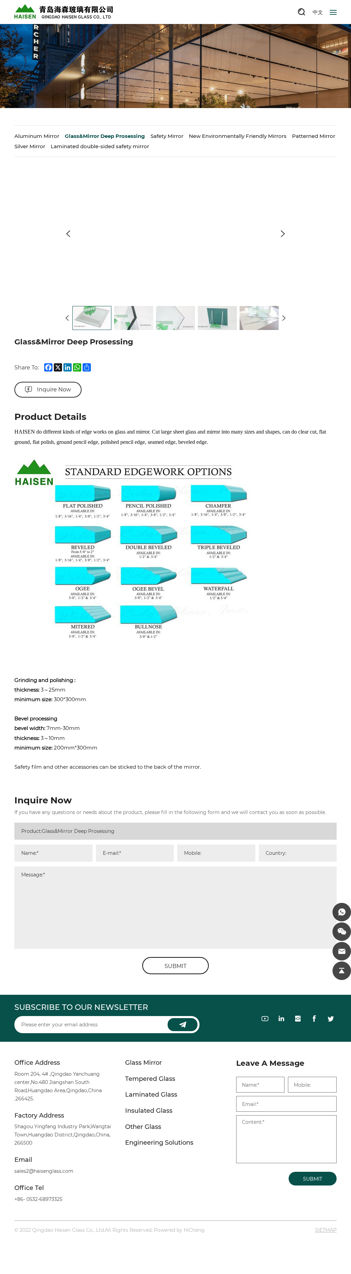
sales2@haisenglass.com (43, 1171)
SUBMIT (175, 965)
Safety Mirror (166, 135)
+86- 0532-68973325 (38, 1199)
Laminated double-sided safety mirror (100, 146)
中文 (318, 12)
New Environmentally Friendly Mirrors (238, 135)
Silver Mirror (29, 146)
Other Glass (143, 1127)
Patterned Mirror (313, 135)
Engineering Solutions (159, 1142)
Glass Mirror (143, 1062)
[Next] (282, 233)
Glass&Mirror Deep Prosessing (105, 135)
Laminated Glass (151, 1094)
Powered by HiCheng (179, 1230)
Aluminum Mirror (36, 135)
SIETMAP (326, 1230)
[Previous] (68, 233)
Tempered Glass (150, 1079)
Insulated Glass (148, 1110)
